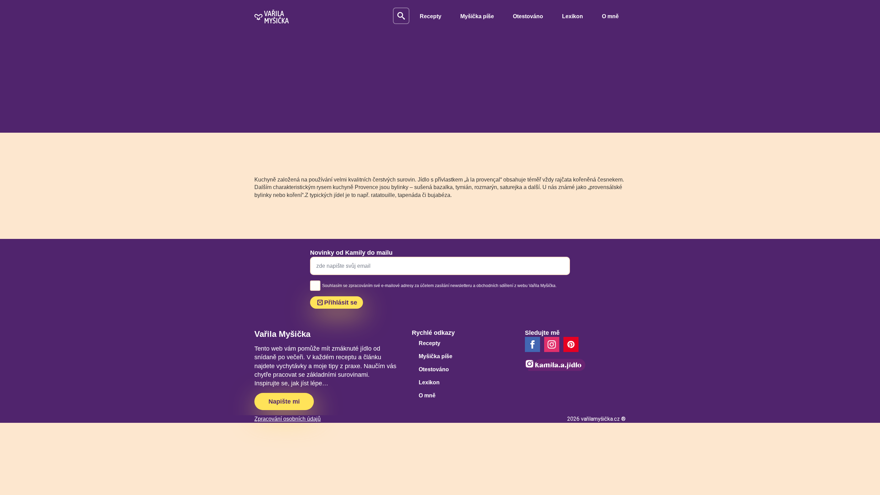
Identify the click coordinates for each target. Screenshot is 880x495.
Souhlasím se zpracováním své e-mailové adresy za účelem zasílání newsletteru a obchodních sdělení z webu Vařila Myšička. (439, 285)
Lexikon (572, 16)
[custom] (571, 344)
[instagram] (551, 344)
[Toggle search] (401, 16)
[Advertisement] (440, 84)
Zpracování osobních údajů (287, 419)
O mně (610, 16)
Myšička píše (477, 16)
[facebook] (532, 344)
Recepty (430, 16)
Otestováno (528, 16)
